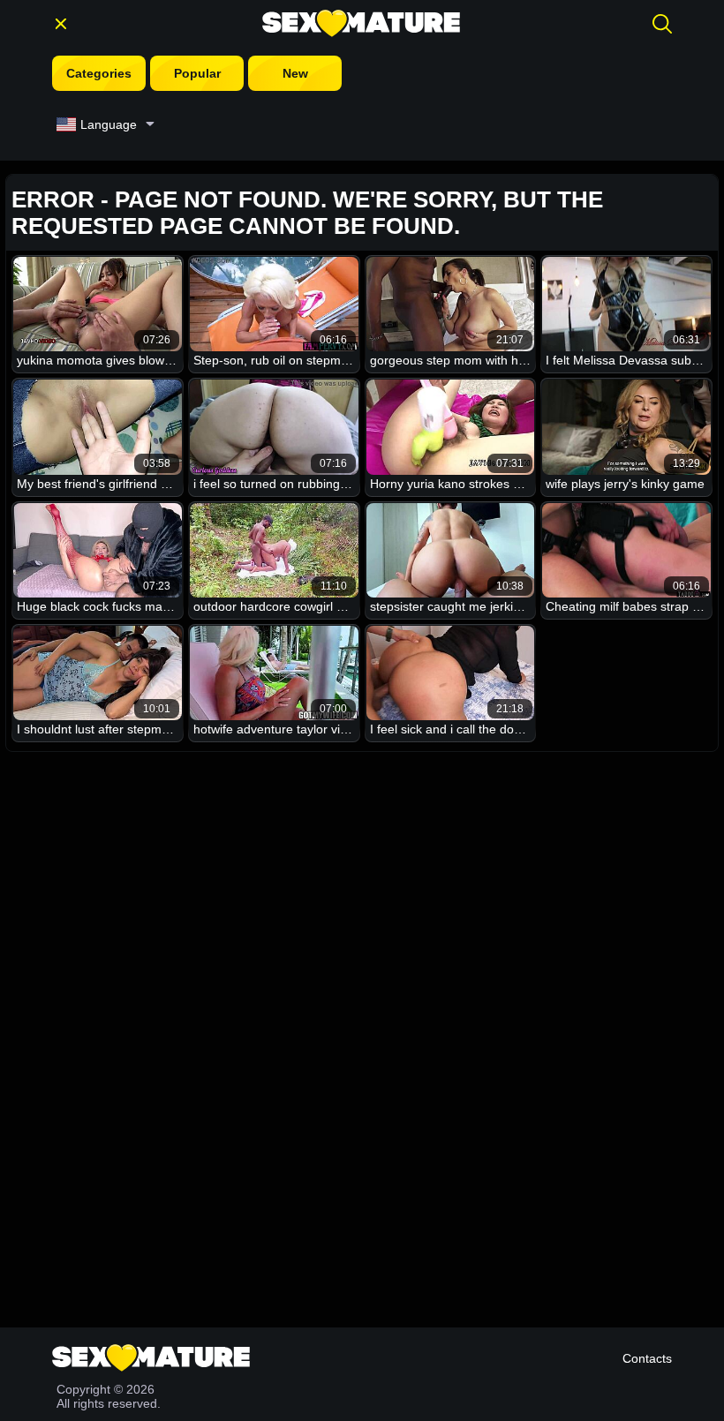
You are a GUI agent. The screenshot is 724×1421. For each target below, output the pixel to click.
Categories (99, 73)
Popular (197, 73)
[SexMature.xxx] (361, 23)
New (295, 73)
